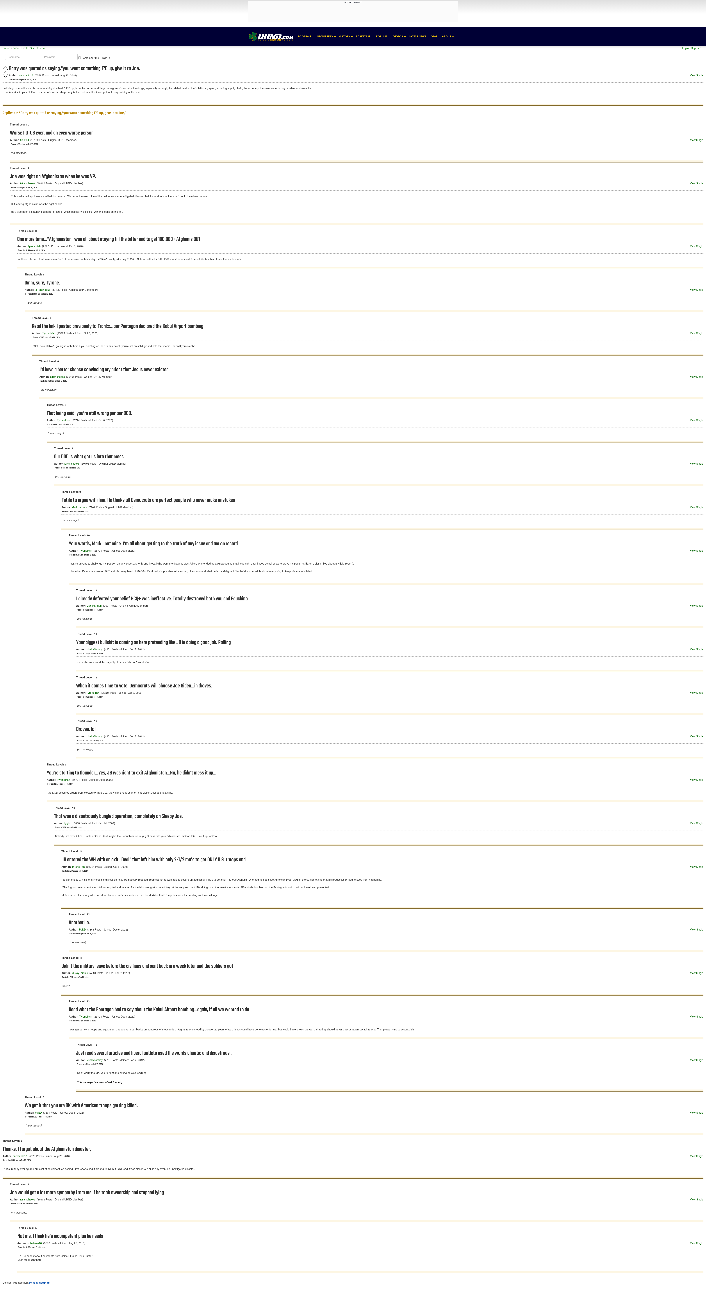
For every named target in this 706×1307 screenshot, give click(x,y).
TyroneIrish (34, 246)
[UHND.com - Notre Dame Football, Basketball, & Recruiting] (271, 36)
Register (696, 48)
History (344, 36)
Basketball (364, 36)
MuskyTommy (94, 649)
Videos (398, 36)
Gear (434, 36)
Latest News (417, 36)
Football (304, 36)
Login (685, 48)
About (446, 36)
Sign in (106, 58)
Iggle (67, 823)
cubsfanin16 (26, 75)
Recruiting (325, 36)
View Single (696, 75)
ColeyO (24, 140)
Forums (381, 36)
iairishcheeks (27, 183)
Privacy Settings (39, 1282)
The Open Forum (34, 48)
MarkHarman (79, 507)
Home (6, 48)
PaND (82, 929)
